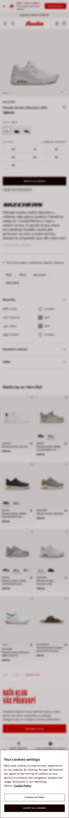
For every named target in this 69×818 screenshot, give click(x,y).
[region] (34, 784)
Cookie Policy (22, 786)
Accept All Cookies (34, 808)
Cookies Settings (34, 797)
